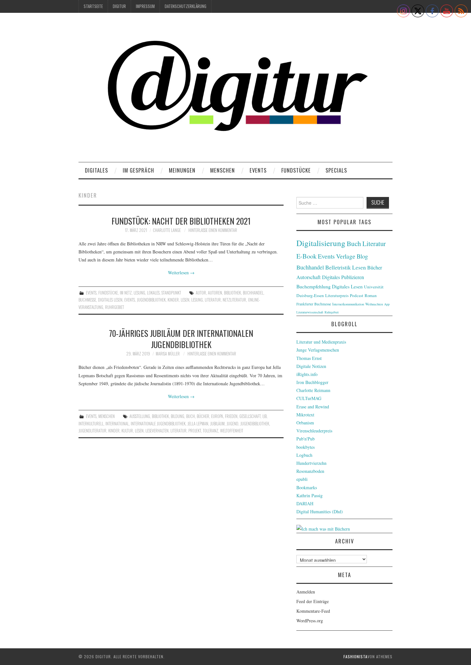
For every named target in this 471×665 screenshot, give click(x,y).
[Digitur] (235, 90)
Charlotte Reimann (313, 390)
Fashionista (355, 656)
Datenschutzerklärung (185, 6)
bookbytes (305, 447)
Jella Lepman (197, 424)
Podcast (356, 295)
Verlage (345, 256)
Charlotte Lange (167, 230)
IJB (264, 416)
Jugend (232, 424)
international (117, 424)
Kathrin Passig (309, 495)
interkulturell (90, 424)
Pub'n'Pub (305, 439)
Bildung (177, 416)
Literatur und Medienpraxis (321, 342)
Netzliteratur (234, 300)
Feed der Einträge (312, 601)
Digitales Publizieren (343, 277)
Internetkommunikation (348, 304)
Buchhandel (253, 293)
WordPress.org (309, 621)
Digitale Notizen (311, 366)
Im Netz (126, 293)
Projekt (194, 431)
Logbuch (304, 455)
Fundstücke (296, 170)
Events (258, 170)
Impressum (145, 6)
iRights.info (307, 374)
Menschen (222, 170)
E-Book (306, 256)
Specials (336, 170)
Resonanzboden (310, 471)
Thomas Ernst (309, 358)
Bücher (203, 416)
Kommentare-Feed (313, 611)
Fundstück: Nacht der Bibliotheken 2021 (181, 221)
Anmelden (305, 592)
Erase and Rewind (312, 407)
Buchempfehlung (313, 286)
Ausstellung (139, 416)
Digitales (96, 170)
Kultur (127, 431)
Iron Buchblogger (312, 382)
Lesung (139, 293)
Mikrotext (305, 415)
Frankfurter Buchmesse (313, 304)
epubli (302, 479)
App (387, 304)
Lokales (153, 293)
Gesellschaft (249, 416)
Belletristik (338, 267)
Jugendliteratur (92, 431)
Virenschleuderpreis (314, 431)
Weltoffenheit (231, 431)
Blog (362, 256)
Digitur (119, 6)
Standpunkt (171, 293)
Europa (217, 416)
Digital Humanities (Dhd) (319, 511)
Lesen (185, 300)
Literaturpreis (337, 295)
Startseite (93, 6)
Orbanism (305, 423)
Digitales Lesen (110, 300)
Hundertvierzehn (311, 463)
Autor (201, 293)
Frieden (231, 416)
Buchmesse (87, 300)
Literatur (213, 300)
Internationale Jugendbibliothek (158, 424)
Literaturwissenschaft (309, 312)
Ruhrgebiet (114, 307)
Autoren (215, 293)
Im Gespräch (138, 170)
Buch (190, 416)
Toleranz (210, 431)
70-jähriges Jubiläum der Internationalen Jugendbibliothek (181, 339)
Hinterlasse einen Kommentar (212, 230)
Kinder (173, 300)
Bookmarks (306, 487)
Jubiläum (217, 424)
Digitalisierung (320, 243)
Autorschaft (308, 277)
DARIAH (304, 503)
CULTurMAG (308, 398)
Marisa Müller (168, 354)
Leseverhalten (157, 431)
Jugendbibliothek (151, 300)
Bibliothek (232, 293)
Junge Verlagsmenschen (317, 350)
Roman (370, 295)
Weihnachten (374, 304)
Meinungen (182, 170)
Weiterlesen (181, 272)
